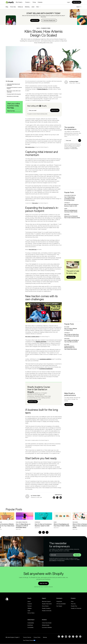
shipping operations (41, 341)
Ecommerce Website (47, 627)
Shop (72, 601)
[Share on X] (57, 497)
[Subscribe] (79, 140)
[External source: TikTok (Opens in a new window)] (73, 637)
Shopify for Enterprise (76, 608)
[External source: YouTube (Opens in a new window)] (66, 637)
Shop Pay (73, 603)
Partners (30, 606)
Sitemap (45, 637)
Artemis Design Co (42, 89)
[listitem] (43, 520)
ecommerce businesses (46, 368)
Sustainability (31, 622)
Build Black (30, 625)
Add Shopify (69, 404)
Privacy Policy (74, 148)
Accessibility (30, 627)
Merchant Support (46, 601)
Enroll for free (32, 401)
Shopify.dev (59, 601)
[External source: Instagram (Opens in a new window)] (70, 637)
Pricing (34, 2)
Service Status (31, 613)
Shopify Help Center (47, 603)
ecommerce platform (45, 359)
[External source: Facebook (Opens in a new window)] (59, 637)
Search (78, 6)
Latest (32, 6)
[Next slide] (47, 532)
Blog (7, 6)
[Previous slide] (40, 532)
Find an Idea (13, 6)
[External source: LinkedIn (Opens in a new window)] (77, 637)
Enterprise (40, 2)
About (29, 601)
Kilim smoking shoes (29, 147)
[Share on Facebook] (54, 497)
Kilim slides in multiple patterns (32, 336)
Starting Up (20, 6)
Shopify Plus (74, 606)
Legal (29, 610)
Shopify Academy (46, 608)
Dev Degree (59, 606)
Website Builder (45, 625)
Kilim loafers (35, 203)
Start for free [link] (55, 110)
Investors (30, 603)
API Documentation (61, 603)
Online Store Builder (47, 622)
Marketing (27, 6)
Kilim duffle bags (32, 249)
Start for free (76, 2)
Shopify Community (46, 610)
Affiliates (30, 608)
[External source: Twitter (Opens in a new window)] (62, 637)
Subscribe (77, 555)
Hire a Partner (45, 606)
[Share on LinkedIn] (60, 497)
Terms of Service (27, 637)
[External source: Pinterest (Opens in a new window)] (80, 637)
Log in (68, 2)
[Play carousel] (43, 532)
